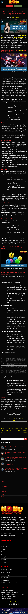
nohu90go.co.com (19, 37)
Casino (2, 481)
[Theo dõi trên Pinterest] (12, 604)
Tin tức (2, 494)
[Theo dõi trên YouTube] (16, 604)
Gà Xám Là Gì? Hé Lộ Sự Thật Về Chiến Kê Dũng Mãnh (15, 453)
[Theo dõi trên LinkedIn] (14, 604)
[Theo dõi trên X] (9, 604)
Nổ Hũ (2, 489)
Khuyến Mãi (4, 486)
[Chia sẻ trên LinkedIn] (20, 414)
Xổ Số (14, 10)
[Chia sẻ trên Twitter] (13, 414)
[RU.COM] (14, 2)
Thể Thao (3, 491)
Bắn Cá (3, 479)
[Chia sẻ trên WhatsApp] (8, 414)
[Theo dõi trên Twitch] (19, 604)
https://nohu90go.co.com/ (14, 601)
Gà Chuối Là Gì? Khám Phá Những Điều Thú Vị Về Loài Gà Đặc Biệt (15, 458)
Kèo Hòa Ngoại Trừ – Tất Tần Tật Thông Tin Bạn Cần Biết (15, 463)
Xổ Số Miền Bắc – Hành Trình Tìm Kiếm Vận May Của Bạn (21, 430)
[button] (2, 2)
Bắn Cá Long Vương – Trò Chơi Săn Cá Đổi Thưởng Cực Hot (7, 430)
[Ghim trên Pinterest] (17, 414)
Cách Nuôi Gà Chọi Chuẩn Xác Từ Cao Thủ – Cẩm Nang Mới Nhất (15, 447)
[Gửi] (25, 439)
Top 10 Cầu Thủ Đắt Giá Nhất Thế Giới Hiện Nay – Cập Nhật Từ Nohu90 (16, 469)
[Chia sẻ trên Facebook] (10, 414)
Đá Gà (2, 484)
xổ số (21, 50)
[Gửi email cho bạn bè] (15, 414)
